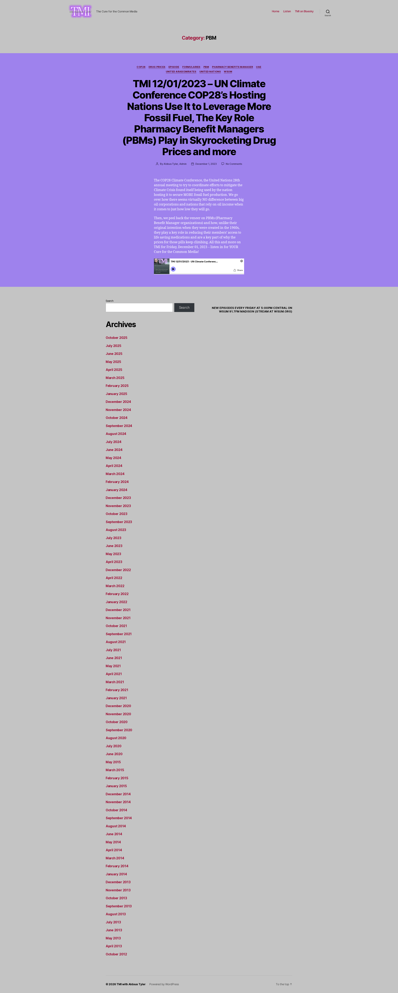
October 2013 (116, 898)
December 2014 (118, 794)
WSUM (228, 71)
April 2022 (114, 578)
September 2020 (119, 730)
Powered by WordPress (164, 984)
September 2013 (119, 906)
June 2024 (114, 450)
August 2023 (116, 530)
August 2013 (116, 914)
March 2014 (115, 858)
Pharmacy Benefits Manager (232, 67)
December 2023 (118, 498)
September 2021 (119, 634)
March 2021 (115, 682)
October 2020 (116, 722)
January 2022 (116, 602)
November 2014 (118, 802)
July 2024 (113, 442)
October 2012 (116, 954)
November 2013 (118, 890)
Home (275, 11)
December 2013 (118, 882)
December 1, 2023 (206, 163)
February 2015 (117, 778)
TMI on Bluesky (304, 11)
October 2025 (116, 338)
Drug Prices (157, 67)
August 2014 (116, 826)
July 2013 (113, 922)
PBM (206, 67)
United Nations (210, 71)
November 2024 (118, 410)
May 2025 (113, 362)
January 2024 (116, 490)
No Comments (234, 163)
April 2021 (114, 674)
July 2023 (113, 538)
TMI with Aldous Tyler (131, 984)
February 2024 (117, 482)
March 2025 (115, 378)
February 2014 (117, 866)
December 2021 (118, 610)
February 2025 (117, 386)
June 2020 (114, 754)
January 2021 (116, 698)
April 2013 (114, 946)
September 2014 (119, 818)
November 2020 (118, 714)
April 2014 (114, 850)
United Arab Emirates (181, 71)
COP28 (141, 67)
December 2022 (118, 570)
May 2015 (113, 762)
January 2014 (116, 874)
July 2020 (113, 746)
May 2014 (113, 842)
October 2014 (116, 810)
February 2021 (117, 690)
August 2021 (116, 642)
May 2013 (113, 938)
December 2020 (118, 706)
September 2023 (119, 522)
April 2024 (114, 466)
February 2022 (117, 594)
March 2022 (115, 586)
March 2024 (115, 474)
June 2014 (114, 834)
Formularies (191, 67)
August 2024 (116, 434)
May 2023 (113, 554)
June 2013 (114, 930)
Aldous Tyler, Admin (175, 163)
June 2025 (114, 354)
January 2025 (116, 394)
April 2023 (114, 562)
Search (109, 300)
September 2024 (119, 426)
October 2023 (116, 514)
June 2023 (114, 546)
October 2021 (116, 626)
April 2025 (114, 370)
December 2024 (118, 402)
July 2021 (113, 650)
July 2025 (113, 346)
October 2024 (116, 418)
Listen (287, 11)
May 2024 (113, 458)
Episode (174, 67)
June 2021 (114, 658)
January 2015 (116, 786)
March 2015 (115, 770)
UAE (258, 67)
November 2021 (118, 618)
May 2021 (113, 666)
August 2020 (116, 738)
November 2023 (118, 506)
